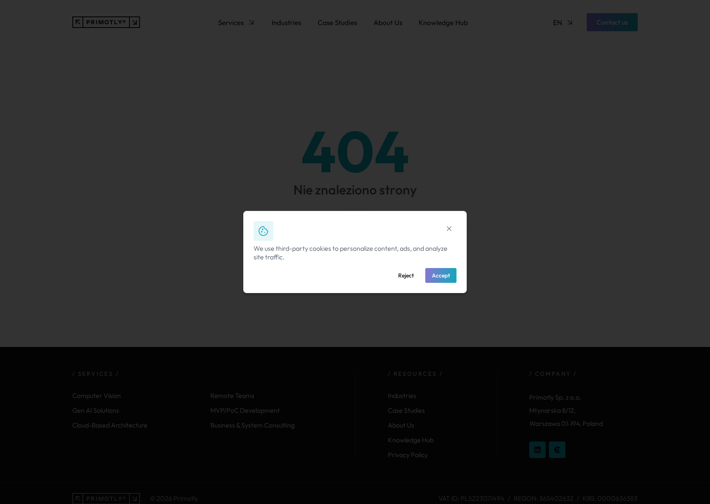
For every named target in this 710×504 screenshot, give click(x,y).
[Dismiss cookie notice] (449, 228)
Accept (441, 275)
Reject (406, 275)
